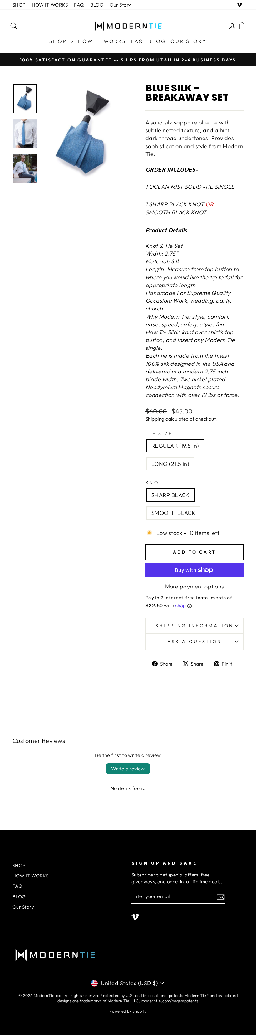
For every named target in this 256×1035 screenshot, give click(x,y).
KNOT (154, 483)
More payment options (194, 586)
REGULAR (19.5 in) (175, 445)
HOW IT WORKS (50, 5)
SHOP (19, 5)
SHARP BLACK (170, 495)
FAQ (79, 5)
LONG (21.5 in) (170, 463)
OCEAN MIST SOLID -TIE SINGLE (192, 186)
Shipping (155, 419)
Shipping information (194, 625)
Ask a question (194, 641)
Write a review (128, 768)
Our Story (120, 5)
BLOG (97, 5)
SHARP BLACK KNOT (176, 204)
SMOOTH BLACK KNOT (176, 212)
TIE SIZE (159, 433)
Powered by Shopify (127, 1010)
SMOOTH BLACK (173, 512)
